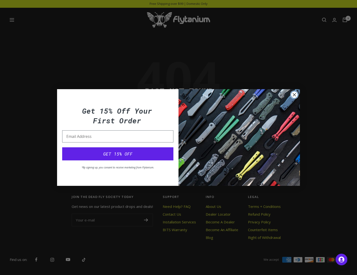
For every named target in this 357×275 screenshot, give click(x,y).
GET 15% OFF (118, 154)
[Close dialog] (294, 94)
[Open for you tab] (341, 259)
